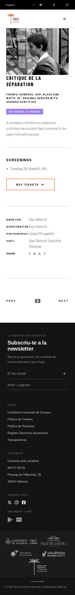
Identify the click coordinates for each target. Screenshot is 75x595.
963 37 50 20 (16, 467)
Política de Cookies (20, 419)
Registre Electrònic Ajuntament (28, 433)
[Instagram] (17, 502)
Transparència (17, 439)
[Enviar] (64, 373)
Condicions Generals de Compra (29, 412)
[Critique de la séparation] (37, 51)
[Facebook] (24, 502)
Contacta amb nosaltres (23, 460)
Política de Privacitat (21, 426)
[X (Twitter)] (10, 502)
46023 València (18, 481)
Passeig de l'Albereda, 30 (24, 474)
